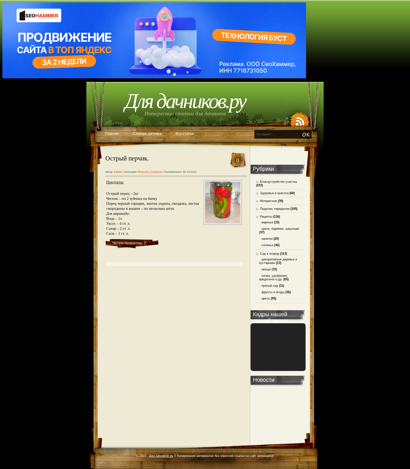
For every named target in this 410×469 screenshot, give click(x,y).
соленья (156, 171)
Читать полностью (127, 242)
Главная (112, 133)
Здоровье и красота (274, 193)
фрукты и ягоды (272, 292)
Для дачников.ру (185, 101)
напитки (267, 238)
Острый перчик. (127, 158)
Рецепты (143, 171)
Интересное (268, 201)
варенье (267, 222)
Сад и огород (269, 253)
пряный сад (269, 285)
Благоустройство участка (278, 181)
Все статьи (185, 133)
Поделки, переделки (274, 209)
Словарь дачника (147, 133)
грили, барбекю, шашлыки (280, 228)
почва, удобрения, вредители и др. (273, 277)
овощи (266, 269)
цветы (265, 298)
